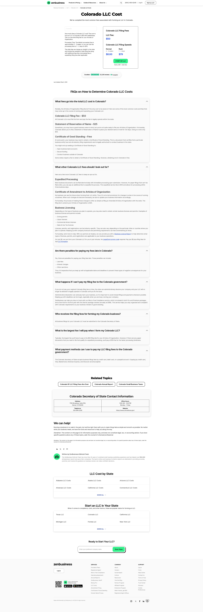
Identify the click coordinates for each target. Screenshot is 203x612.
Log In (59, 571)
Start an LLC (150, 3)
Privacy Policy (142, 580)
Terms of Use (142, 577)
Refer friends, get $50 (121, 590)
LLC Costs (94, 585)
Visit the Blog (118, 580)
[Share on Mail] (67, 449)
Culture (117, 575)
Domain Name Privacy (97, 593)
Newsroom (118, 577)
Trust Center (141, 583)
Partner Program (119, 583)
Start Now (119, 549)
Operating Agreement (97, 575)
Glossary (140, 585)
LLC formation (63, 241)
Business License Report (123, 234)
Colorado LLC (74, 8)
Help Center (141, 572)
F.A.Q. (139, 570)
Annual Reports (95, 577)
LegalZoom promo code (111, 239)
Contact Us (141, 575)
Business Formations (59, 8)
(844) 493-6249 (130, 3)
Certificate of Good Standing (99, 590)
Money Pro (94, 583)
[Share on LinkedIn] (57, 449)
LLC (68, 8)
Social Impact (118, 572)
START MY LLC (120, 61)
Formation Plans (95, 567)
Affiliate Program (119, 585)
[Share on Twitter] (61, 449)
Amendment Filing (96, 588)
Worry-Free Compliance (98, 572)
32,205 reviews (105, 74)
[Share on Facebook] (64, 449)
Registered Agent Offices (122, 593)
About (116, 567)
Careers (117, 570)
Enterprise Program (120, 588)
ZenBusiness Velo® (96, 580)
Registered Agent (96, 570)
